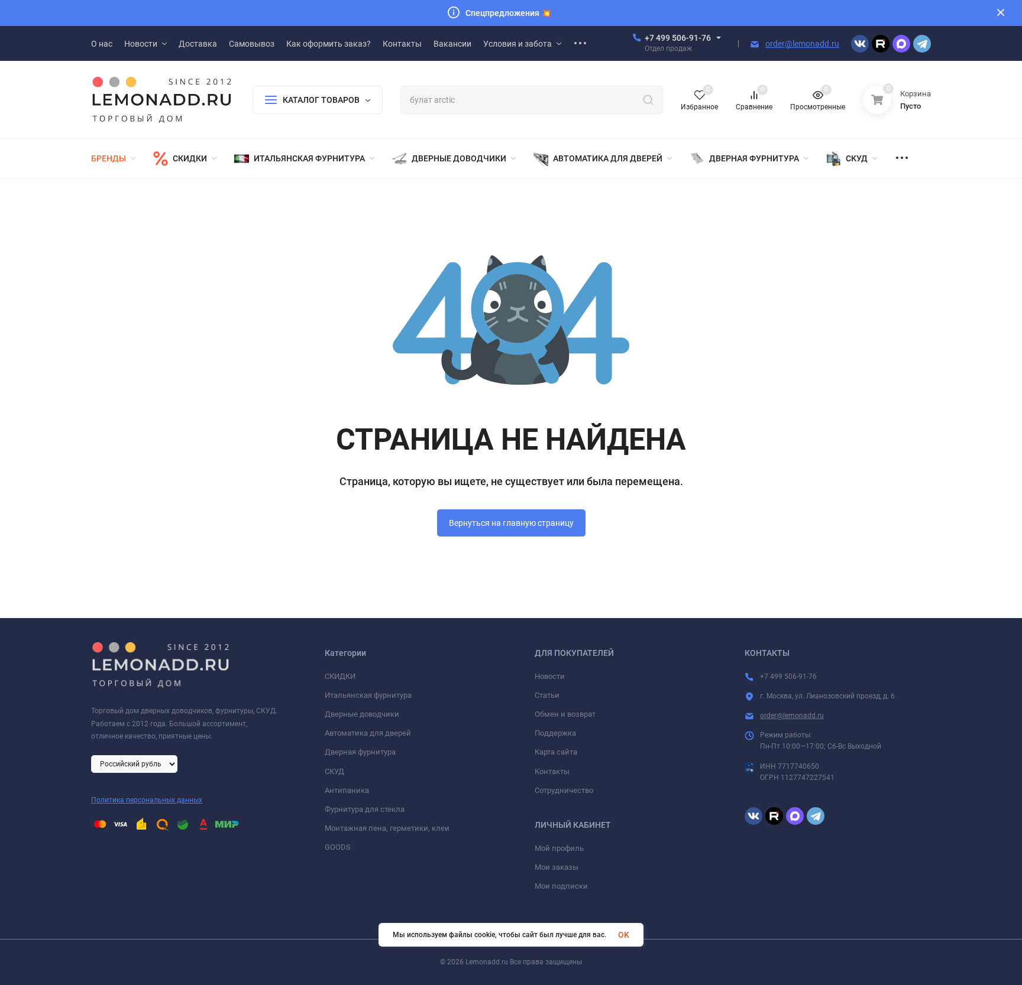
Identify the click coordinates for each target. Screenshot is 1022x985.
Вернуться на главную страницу (511, 523)
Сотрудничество (564, 790)
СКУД (334, 771)
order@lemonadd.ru (802, 43)
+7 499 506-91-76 (678, 38)
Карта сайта (556, 751)
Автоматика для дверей (368, 733)
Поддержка (555, 733)
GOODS (338, 847)
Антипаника (347, 790)
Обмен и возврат (565, 714)
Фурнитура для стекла (365, 809)
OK (623, 935)
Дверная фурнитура (360, 751)
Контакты (552, 771)
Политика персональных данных (146, 800)
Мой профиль (559, 848)
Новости (550, 676)
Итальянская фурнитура (368, 695)
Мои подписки (561, 886)
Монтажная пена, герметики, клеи (387, 828)
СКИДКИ (340, 676)
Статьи (547, 695)
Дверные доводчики (362, 714)
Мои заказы (556, 867)
